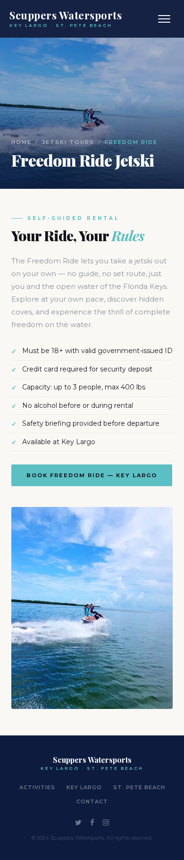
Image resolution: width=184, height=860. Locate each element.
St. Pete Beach (139, 787)
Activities (37, 787)
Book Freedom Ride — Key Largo (91, 475)
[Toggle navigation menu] (164, 18)
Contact (92, 801)
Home (21, 142)
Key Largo (84, 787)
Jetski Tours (68, 142)
